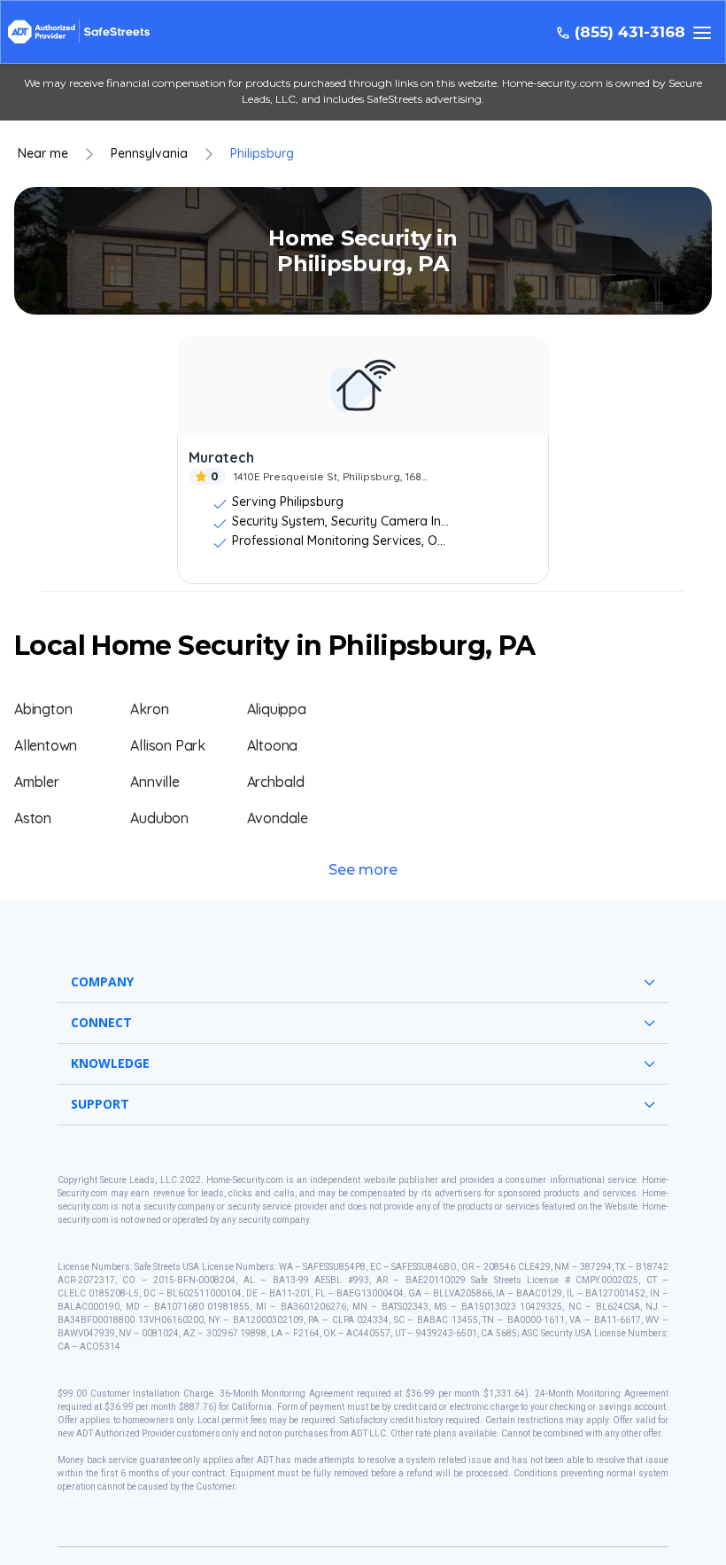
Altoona (272, 745)
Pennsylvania (149, 153)
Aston (32, 818)
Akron (149, 709)
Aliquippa (276, 709)
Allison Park (167, 745)
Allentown (45, 745)
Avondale (277, 818)
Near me (43, 153)
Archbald (276, 781)
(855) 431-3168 (630, 32)
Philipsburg (262, 153)
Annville (154, 781)
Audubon (159, 818)
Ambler (36, 781)
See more (363, 869)
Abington (43, 709)
